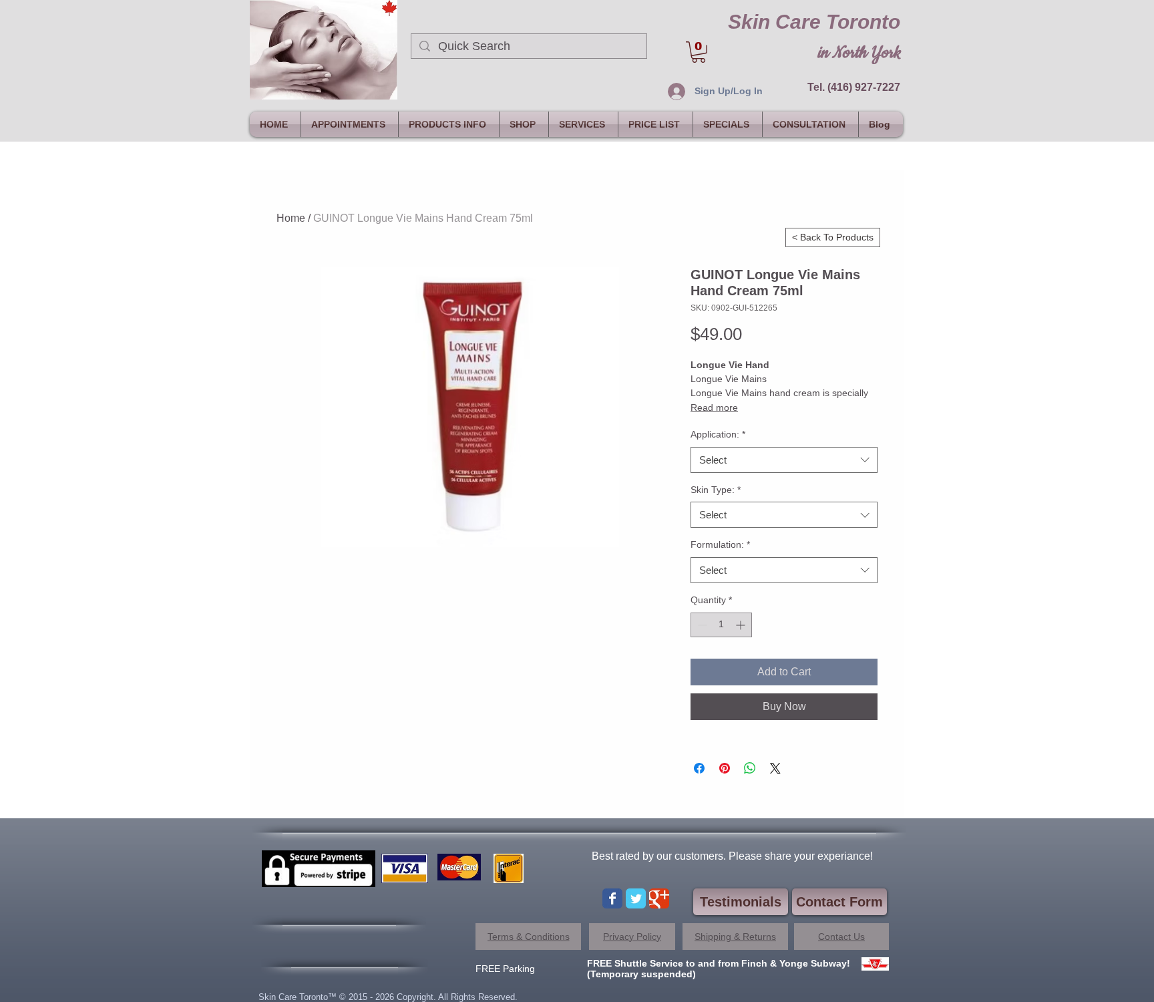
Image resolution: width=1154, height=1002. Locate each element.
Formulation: (720, 544)
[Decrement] (701, 625)
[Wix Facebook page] (612, 898)
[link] (698, 52)
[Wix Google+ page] (659, 898)
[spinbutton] (721, 625)
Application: (718, 434)
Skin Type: (716, 489)
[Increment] (741, 625)
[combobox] (784, 460)
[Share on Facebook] (699, 768)
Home (290, 218)
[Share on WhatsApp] (750, 768)
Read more (714, 407)
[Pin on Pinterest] (725, 768)
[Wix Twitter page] (636, 898)
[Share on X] (775, 768)
